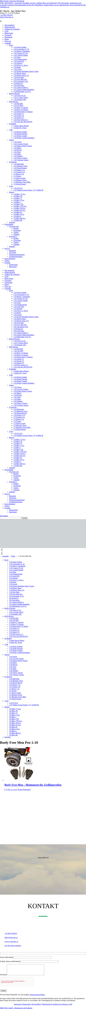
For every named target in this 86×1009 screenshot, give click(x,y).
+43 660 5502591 (6, 15)
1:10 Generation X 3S (21, 49)
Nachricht (3, 975)
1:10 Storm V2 (18, 116)
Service (7, 248)
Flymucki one (14, 226)
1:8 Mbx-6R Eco (19, 218)
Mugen (11, 192)
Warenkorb (20, 1)
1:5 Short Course (19, 178)
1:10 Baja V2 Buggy (20, 110)
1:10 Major (17, 148)
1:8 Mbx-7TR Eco (20, 206)
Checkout (12, 1)
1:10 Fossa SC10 (19, 96)
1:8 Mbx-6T (17, 212)
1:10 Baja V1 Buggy (20, 108)
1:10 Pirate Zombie (20, 132)
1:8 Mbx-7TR (18, 204)
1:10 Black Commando (21, 51)
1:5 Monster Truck (20, 180)
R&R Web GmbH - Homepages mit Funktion (16, 1008)
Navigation (4, 516)
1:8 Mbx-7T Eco (19, 194)
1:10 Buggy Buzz (19, 73)
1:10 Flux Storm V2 (20, 120)
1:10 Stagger (17, 63)
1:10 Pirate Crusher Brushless (23, 138)
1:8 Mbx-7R (17, 196)
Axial (11, 186)
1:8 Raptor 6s (18, 83)
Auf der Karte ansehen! (12, 945)
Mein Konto (4, 1)
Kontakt (7, 263)
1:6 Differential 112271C (22, 91)
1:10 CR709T (18, 106)
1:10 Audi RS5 (18, 61)
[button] (43, 550)
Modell (15, 228)
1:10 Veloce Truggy (20, 158)
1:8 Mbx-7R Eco (19, 208)
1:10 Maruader (18, 164)
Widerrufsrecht (9, 27)
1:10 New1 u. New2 (20, 65)
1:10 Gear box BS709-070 (22, 122)
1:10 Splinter (18, 156)
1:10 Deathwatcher (20, 59)
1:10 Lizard (17, 69)
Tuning (15, 232)
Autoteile (7, 43)
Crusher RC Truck (20, 128)
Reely (11, 45)
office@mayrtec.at (6, 17)
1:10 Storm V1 (18, 114)
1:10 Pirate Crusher (20, 136)
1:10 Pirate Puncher (20, 134)
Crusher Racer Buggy (21, 126)
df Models (12, 124)
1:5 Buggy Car (18, 174)
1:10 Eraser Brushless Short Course (26, 71)
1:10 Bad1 (17, 67)
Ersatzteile (17, 230)
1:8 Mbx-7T (17, 198)
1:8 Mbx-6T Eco (19, 210)
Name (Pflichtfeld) (6, 957)
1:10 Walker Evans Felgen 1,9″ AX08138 (28, 190)
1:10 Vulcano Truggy (21, 160)
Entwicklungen (9, 259)
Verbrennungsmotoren (17, 255)
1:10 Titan (17, 57)
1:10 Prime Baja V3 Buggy (23, 112)
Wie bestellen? (9, 25)
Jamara (11, 140)
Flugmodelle (8, 224)
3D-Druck (12, 253)
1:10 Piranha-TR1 (19, 100)
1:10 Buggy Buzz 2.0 (21, 75)
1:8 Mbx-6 (17, 216)
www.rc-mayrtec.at (11, 941)
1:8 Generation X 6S (20, 81)
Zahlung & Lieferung (12, 29)
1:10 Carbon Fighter (20, 55)
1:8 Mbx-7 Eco (18, 200)
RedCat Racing (14, 93)
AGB (6, 31)
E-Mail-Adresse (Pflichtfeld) (10, 961)
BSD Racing (13, 102)
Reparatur (12, 250)
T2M (11, 130)
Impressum (13, 267)
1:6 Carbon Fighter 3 (20, 87)
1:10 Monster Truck (20, 166)
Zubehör (12, 222)
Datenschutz (13, 265)
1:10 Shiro (17, 154)
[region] (43, 537)
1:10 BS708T (18, 104)
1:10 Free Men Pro (20, 79)
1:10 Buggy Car (19, 170)
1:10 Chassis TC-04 (20, 53)
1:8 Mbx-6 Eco (18, 214)
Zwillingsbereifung (15, 257)
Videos (6, 261)
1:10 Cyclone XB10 (20, 98)
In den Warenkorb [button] (24, 789)
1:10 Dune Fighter (19, 47)
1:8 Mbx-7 (17, 202)
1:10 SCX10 (17, 188)
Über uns (7, 41)
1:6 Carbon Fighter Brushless (23, 89)
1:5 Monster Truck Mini (21, 182)
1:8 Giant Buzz (18, 85)
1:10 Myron (17, 150)
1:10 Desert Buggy (20, 168)
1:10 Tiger (17, 152)
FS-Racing (13, 162)
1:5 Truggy (17, 176)
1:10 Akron (17, 142)
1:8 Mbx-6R (17, 220)
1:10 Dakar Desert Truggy (22, 146)
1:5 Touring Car (19, 172)
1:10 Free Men (18, 77)
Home (6, 39)
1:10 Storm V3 (18, 118)
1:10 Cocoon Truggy (20, 144)
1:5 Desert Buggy (19, 184)
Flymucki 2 (13, 236)
